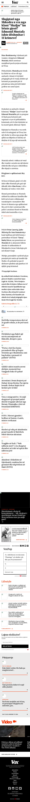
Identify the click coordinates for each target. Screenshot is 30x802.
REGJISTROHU (7, 646)
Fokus (15, 772)
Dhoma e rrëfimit (15, 778)
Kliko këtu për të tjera (20, 539)
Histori (15, 782)
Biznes (15, 775)
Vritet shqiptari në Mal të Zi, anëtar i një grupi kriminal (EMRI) (19, 221)
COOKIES (15, 795)
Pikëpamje (15, 777)
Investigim (15, 773)
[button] (26, 306)
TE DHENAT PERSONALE (15, 793)
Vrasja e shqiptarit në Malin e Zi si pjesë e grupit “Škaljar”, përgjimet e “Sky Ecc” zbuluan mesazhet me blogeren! (19, 96)
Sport (15, 784)
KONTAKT (15, 792)
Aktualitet (15, 770)
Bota (15, 780)
